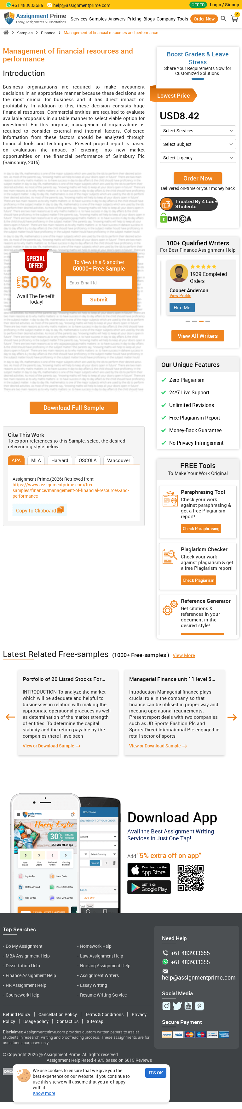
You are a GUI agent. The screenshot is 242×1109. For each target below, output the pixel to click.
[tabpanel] (198, 287)
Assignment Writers (99, 975)
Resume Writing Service (103, 995)
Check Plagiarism (198, 580)
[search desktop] (223, 18)
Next (232, 717)
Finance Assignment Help (31, 975)
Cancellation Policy (57, 1014)
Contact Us (67, 1021)
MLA (36, 460)
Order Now (204, 19)
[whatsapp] (7, 4)
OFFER (198, 5)
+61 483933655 (190, 953)
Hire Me (178, 307)
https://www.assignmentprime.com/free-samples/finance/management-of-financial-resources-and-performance (71, 490)
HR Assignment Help (26, 985)
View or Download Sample (48, 746)
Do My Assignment (24, 946)
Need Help (174, 938)
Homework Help (96, 946)
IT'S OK (156, 1073)
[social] (166, 1006)
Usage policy (36, 1021)
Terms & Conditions (104, 1014)
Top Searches (19, 929)
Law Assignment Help (101, 956)
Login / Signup (224, 5)
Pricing (134, 19)
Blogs (149, 19)
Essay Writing (93, 985)
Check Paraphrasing (201, 528)
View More (184, 655)
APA (16, 460)
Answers (116, 19)
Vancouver (118, 460)
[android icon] (149, 887)
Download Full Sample (73, 407)
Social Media (177, 993)
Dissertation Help (23, 966)
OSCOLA (88, 460)
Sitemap (95, 1021)
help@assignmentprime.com (81, 5)
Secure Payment (182, 1022)
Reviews (143, 1060)
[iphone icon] (149, 871)
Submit (99, 299)
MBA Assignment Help (28, 956)
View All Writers (198, 336)
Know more (44, 1093)
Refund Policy (16, 1014)
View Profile (177, 295)
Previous (10, 717)
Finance (48, 33)
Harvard (59, 460)
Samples (98, 19)
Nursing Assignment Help (105, 966)
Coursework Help (22, 995)
